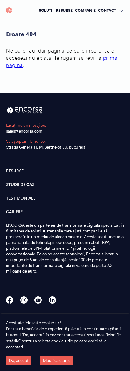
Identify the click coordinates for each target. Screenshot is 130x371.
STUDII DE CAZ (20, 184)
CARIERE (14, 211)
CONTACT (107, 10)
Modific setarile (56, 360)
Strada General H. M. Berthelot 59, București (46, 147)
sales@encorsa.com (24, 131)
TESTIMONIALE (20, 198)
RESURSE (64, 10)
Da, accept (18, 360)
